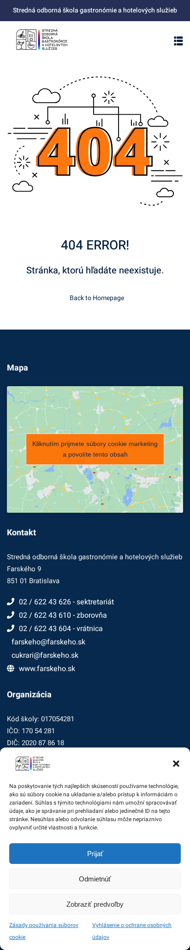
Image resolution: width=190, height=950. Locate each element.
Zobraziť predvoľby (95, 904)
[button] (176, 763)
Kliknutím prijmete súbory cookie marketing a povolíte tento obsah (95, 449)
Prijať (95, 853)
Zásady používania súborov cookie (43, 931)
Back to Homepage (97, 298)
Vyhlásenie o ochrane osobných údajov (132, 931)
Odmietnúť (95, 879)
